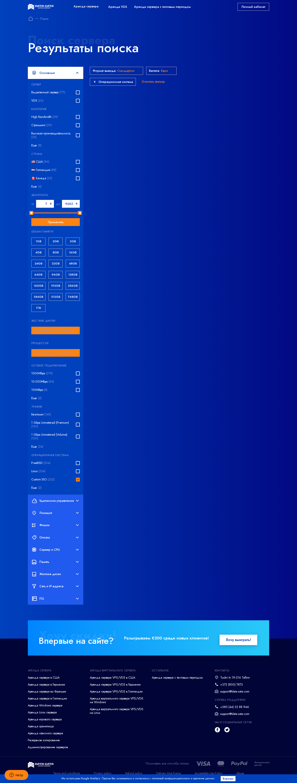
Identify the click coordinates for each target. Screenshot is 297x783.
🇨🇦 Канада (41, 178)
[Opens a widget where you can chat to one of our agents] (16, 775)
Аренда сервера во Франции (47, 691)
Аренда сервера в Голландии (47, 698)
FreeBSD (40, 463)
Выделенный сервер (48, 92)
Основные (47, 73)
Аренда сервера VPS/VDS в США (112, 677)
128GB (72, 275)
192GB (55, 286)
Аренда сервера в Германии (46, 684)
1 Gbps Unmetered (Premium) (50, 424)
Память (44, 562)
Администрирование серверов (48, 747)
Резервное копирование (44, 740)
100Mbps (39, 390)
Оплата (44, 537)
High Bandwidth (44, 117)
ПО (41, 598)
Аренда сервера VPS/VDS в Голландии (116, 691)
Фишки (44, 525)
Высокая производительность (51, 135)
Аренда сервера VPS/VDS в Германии (115, 684)
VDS (37, 100)
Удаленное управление (56, 501)
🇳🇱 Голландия (43, 170)
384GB (38, 297)
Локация (45, 513)
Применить (55, 222)
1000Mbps (42, 373)
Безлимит (41, 414)
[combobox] (55, 330)
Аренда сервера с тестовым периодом (162, 7)
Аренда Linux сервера (42, 712)
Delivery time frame (168, 773)
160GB (38, 286)
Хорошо (228, 779)
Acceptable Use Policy (208, 773)
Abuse (240, 773)
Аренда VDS (117, 7)
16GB (73, 252)
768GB (73, 297)
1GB (38, 241)
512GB (55, 297)
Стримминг (41, 125)
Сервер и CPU (49, 549)
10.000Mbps (42, 381)
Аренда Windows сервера (45, 705)
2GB (56, 241)
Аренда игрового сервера (45, 719)
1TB (38, 308)
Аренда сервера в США (44, 677)
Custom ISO (43, 479)
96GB (56, 275)
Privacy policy (102, 773)
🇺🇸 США (40, 162)
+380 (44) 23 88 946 (234, 707)
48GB (73, 263)
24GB (38, 263)
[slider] (31, 213)
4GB (38, 252)
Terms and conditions (66, 773)
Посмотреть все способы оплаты (167, 763)
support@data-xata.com (234, 691)
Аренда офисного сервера (45, 733)
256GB (73, 286)
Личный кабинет (253, 7)
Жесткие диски (50, 574)
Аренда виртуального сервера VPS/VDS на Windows (116, 700)
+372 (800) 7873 (231, 684)
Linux (38, 471)
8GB (56, 252)
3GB (73, 241)
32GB (56, 263)
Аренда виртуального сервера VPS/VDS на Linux (116, 711)
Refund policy (133, 773)
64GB (38, 275)
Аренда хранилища (41, 726)
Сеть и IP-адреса (51, 586)
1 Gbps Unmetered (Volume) (49, 436)
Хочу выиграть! (238, 639)
